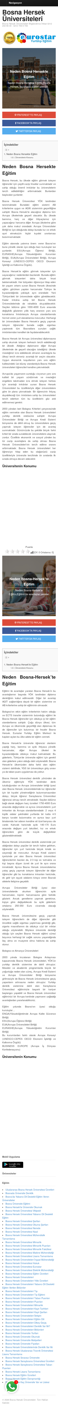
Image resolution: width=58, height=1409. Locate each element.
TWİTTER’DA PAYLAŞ (29, 638)
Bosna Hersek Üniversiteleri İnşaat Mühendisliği (29, 1259)
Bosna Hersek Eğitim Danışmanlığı (22, 1378)
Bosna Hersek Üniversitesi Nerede (22, 1228)
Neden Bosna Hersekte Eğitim (21, 154)
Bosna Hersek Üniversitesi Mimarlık (23, 1242)
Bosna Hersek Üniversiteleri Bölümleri (24, 1329)
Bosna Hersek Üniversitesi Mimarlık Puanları (27, 1245)
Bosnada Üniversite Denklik (19, 1193)
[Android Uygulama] (12, 1165)
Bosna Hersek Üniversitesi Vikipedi (23, 1210)
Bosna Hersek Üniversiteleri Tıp (21, 1291)
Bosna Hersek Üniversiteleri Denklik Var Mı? (27, 1326)
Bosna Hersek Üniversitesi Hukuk (22, 1263)
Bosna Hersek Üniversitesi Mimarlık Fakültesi (28, 1249)
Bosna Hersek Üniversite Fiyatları (22, 1343)
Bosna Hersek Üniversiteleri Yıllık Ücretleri (26, 1280)
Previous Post (29, 1140)
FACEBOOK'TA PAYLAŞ (28, 123)
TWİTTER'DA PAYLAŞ (29, 131)
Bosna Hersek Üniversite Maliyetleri (23, 1340)
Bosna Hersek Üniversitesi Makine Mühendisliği (29, 1252)
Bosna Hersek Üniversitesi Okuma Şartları (26, 1224)
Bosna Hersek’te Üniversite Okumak (23, 1207)
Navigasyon (15, 2)
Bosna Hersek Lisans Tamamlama (22, 1371)
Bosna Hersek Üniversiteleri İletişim (23, 1315)
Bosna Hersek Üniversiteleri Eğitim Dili (24, 1319)
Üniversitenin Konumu (24, 157)
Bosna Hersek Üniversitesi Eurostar (23, 1266)
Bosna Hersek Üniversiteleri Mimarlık (24, 1305)
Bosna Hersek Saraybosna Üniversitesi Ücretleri (29, 1361)
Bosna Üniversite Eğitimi (17, 1203)
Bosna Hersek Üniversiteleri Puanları (24, 1301)
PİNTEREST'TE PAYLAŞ (29, 114)
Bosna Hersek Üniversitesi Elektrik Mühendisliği (29, 1270)
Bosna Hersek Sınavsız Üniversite (22, 1357)
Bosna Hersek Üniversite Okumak (22, 1336)
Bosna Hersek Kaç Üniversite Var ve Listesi (27, 1382)
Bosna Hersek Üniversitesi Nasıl (21, 1231)
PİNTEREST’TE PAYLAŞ (29, 622)
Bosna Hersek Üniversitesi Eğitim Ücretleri (26, 1273)
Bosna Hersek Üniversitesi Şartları (22, 1221)
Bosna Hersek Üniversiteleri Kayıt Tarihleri (26, 1308)
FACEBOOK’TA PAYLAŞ (28, 630)
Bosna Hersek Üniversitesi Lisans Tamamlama (29, 1256)
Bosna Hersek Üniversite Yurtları (21, 1333)
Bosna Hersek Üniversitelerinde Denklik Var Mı (29, 1347)
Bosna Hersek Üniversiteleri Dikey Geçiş (25, 1322)
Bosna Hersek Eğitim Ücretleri (20, 1375)
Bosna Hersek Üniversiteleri (23, 15)
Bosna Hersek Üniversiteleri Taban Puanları (27, 1298)
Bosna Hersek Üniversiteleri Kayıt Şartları (26, 1312)
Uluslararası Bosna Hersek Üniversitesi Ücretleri (29, 1189)
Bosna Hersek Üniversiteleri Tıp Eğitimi (25, 1294)
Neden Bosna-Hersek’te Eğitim (22, 664)
